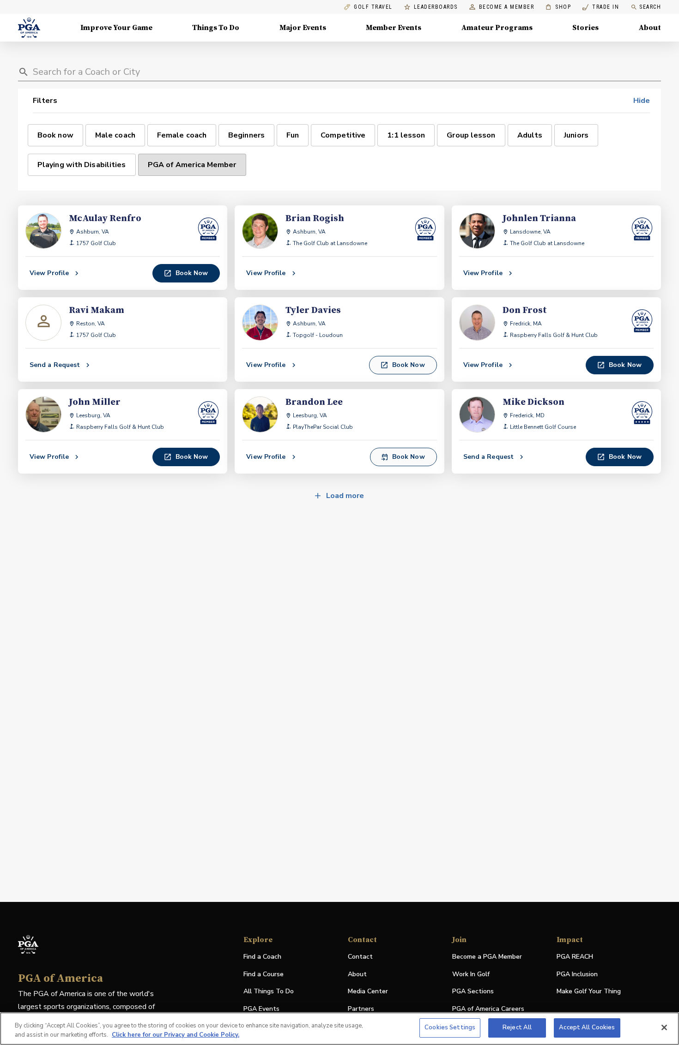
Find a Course (263, 974)
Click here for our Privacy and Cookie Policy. (175, 1035)
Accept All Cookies (587, 1027)
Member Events (393, 27)
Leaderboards (436, 7)
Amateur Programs (497, 27)
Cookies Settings (449, 1027)
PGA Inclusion (577, 974)
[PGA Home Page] (29, 28)
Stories (585, 27)
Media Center (368, 992)
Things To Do (215, 27)
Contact (360, 956)
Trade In (600, 7)
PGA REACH (575, 957)
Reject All (517, 1027)
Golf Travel (373, 7)
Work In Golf (471, 974)
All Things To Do (268, 991)
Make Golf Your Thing (589, 992)
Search (650, 7)
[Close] (664, 1027)
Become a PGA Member (487, 956)
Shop (558, 7)
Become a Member (506, 7)
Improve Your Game (116, 27)
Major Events (302, 27)
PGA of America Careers (488, 1009)
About (650, 27)
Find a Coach (262, 956)
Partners (361, 1008)
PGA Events (261, 1008)
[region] (339, 1028)
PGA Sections (473, 991)
